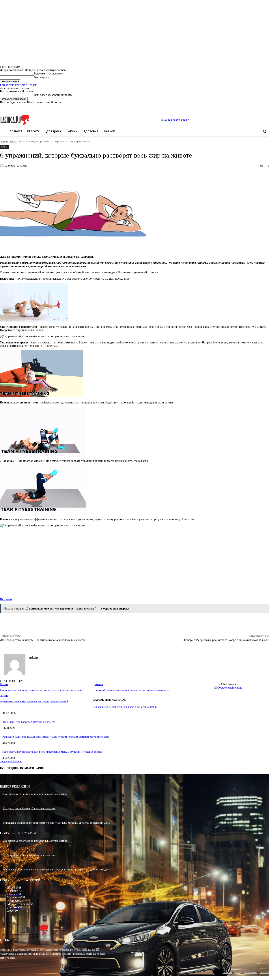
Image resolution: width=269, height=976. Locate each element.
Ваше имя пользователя (48, 73)
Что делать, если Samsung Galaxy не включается (28, 722)
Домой (4, 141)
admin (11, 165)
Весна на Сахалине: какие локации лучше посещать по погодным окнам (132, 690)
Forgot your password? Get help (18, 84)
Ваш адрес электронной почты (53, 94)
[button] (264, 131)
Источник (6, 599)
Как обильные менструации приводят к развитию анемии (125, 707)
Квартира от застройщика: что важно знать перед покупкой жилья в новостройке (42, 690)
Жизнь (13, 141)
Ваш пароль (41, 77)
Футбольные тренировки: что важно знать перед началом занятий (34, 701)
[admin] (2, 166)
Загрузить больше (11, 761)
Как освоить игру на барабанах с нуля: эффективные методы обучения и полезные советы (52, 751)
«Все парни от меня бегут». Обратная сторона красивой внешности (42, 640)
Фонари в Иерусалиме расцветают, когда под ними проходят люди (226, 640)
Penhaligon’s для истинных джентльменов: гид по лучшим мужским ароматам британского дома (55, 736)
